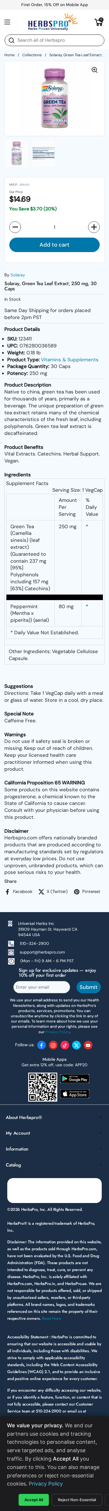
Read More (51, 1318)
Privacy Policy (46, 1484)
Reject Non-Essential (77, 1499)
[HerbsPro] (53, 22)
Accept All (33, 1499)
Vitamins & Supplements (70, 359)
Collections (32, 54)
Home (9, 54)
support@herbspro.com (42, 952)
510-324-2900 (34, 943)
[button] (99, 22)
